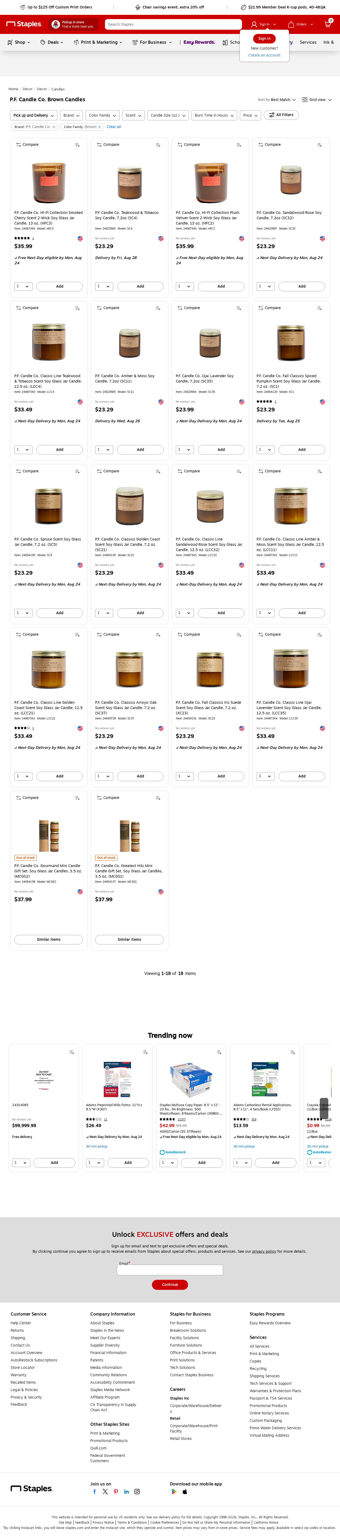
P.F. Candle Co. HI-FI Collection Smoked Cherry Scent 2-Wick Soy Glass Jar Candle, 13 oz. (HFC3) (48, 218)
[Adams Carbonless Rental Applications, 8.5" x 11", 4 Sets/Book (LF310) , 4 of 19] (265, 1079)
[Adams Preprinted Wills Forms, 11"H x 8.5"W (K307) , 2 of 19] (117, 1079)
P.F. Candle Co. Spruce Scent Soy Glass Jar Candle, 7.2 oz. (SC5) (47, 542)
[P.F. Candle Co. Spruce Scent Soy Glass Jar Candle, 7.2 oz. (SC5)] (48, 506)
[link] (56, 7)
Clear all (114, 127)
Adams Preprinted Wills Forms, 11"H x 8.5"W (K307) (114, 1107)
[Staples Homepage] (24, 24)
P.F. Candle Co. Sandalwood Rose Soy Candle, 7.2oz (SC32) (289, 215)
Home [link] (13, 89)
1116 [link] (328, 1120)
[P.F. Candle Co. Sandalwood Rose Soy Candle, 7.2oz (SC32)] (291, 180)
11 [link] (105, 1120)
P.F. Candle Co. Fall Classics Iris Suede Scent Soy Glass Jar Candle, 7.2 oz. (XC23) (208, 708)
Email (124, 1263)
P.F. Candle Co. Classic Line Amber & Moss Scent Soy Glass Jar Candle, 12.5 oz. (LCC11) (290, 545)
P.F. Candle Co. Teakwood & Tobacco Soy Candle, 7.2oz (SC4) (127, 215)
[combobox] (173, 24)
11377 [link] (182, 1120)
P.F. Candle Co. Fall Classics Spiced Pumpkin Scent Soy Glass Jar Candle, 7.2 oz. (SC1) (289, 381)
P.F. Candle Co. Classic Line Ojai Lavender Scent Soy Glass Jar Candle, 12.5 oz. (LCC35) (289, 708)
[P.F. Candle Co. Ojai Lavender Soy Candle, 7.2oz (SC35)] (210, 343)
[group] (43, 1108)
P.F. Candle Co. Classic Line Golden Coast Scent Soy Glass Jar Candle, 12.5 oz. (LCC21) (48, 708)
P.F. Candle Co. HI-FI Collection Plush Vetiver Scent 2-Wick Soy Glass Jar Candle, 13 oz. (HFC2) (207, 218)
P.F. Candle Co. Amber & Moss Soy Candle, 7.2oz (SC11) (125, 378)
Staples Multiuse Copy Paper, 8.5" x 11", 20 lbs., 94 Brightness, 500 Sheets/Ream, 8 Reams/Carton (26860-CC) (190, 1109)
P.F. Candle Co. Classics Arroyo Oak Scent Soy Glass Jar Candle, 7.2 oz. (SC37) (126, 708)
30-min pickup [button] (96, 1146)
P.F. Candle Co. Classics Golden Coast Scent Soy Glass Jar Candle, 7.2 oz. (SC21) (127, 545)
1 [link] (33, 238)
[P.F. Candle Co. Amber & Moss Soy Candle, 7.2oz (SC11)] (129, 343)
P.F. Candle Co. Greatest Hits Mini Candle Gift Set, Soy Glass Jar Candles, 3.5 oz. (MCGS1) (129, 871)
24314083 (20, 1105)
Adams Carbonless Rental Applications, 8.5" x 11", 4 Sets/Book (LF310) (262, 1107)
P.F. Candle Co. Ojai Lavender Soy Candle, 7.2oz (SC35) (205, 378)
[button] (236, 24)
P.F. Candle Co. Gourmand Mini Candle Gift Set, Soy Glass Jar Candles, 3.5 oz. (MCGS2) (48, 871)
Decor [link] (28, 89)
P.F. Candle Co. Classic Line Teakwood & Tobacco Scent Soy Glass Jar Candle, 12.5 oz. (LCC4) (48, 381)
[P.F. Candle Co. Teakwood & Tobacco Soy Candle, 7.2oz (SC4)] (129, 180)
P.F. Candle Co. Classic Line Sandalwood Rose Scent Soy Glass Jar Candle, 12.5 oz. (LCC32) (209, 545)
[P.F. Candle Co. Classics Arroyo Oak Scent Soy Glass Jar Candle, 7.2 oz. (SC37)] (129, 669)
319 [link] (254, 1120)
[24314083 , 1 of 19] (44, 1079)
